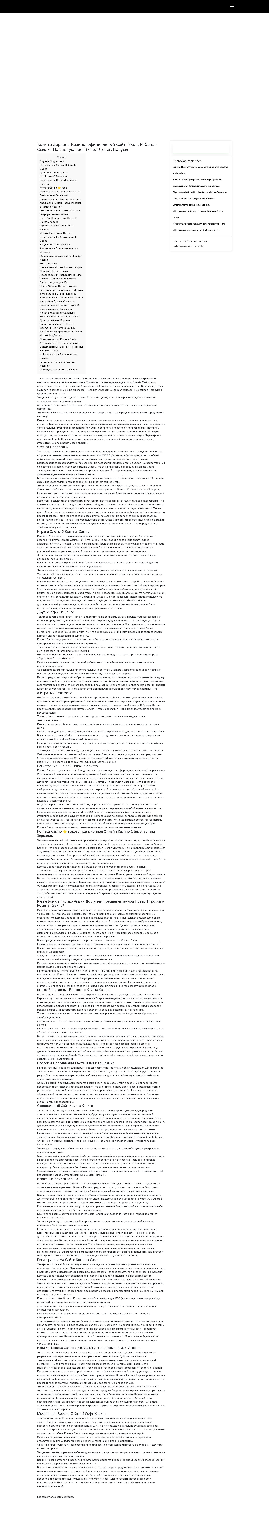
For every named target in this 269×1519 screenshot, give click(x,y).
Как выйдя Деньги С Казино (57, 301)
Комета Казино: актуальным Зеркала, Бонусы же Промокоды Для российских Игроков (59, 316)
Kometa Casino (48, 263)
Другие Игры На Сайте (54, 172)
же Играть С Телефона (54, 176)
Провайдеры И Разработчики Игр (61, 275)
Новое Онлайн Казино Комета (58, 286)
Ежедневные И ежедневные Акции (61, 297)
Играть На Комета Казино (56, 233)
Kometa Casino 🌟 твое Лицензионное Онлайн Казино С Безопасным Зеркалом (60, 191)
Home (79, 83)
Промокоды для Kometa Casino (58, 339)
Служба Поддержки (52, 161)
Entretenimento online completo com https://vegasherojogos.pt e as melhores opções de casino (198, 211)
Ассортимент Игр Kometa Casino (59, 343)
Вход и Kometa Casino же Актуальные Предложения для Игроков (59, 248)
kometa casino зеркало (108, 474)
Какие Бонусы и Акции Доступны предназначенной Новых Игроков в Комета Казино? (61, 202)
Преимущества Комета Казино (59, 369)
